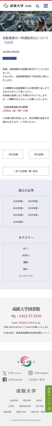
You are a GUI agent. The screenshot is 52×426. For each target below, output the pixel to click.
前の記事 (13, 154)
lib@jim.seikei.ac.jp (29, 322)
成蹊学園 (7, 411)
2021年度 (33, 214)
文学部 (11, 406)
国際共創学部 (25, 406)
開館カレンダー (49, 398)
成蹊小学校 (21, 411)
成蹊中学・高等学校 (40, 411)
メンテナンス (9, 58)
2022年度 (18, 214)
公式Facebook (15, 379)
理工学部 (40, 406)
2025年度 (33, 201)
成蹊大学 (26, 391)
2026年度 (18, 201)
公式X (15, 372)
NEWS (25, 255)
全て (25, 248)
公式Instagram (41, 372)
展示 (25, 269)
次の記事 (39, 154)
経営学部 (27, 400)
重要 (25, 262)
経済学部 (14, 400)
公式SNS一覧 (35, 379)
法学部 (39, 400)
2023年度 (33, 208)
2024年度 (18, 208)
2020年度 (18, 221)
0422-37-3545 (30, 315)
